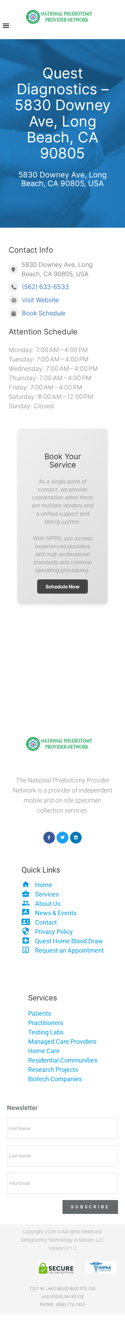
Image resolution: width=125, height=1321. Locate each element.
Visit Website (40, 300)
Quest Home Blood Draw (69, 941)
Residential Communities (62, 1060)
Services (47, 894)
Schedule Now (62, 586)
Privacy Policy (54, 931)
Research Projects (53, 1069)
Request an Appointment (69, 950)
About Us (47, 903)
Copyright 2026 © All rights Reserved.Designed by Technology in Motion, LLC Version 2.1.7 (62, 1240)
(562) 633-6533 (45, 286)
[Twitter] (62, 837)
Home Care (44, 1051)
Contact (46, 922)
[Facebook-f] (49, 837)
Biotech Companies (55, 1079)
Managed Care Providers (62, 1041)
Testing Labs (46, 1032)
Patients (39, 1013)
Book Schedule (43, 313)
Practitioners (45, 1022)
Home (43, 885)
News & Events (55, 913)
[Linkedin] (76, 837)
